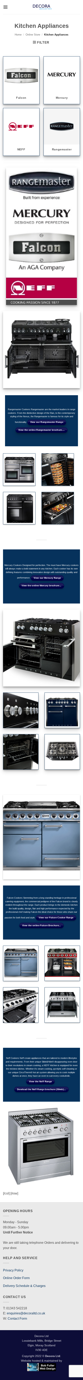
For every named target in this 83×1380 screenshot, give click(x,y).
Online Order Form (16, 1278)
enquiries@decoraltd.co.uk (26, 1313)
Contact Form (17, 1318)
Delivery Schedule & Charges (24, 1286)
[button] (5, 7)
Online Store (33, 34)
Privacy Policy (13, 1270)
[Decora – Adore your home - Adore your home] (42, 7)
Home (18, 34)
